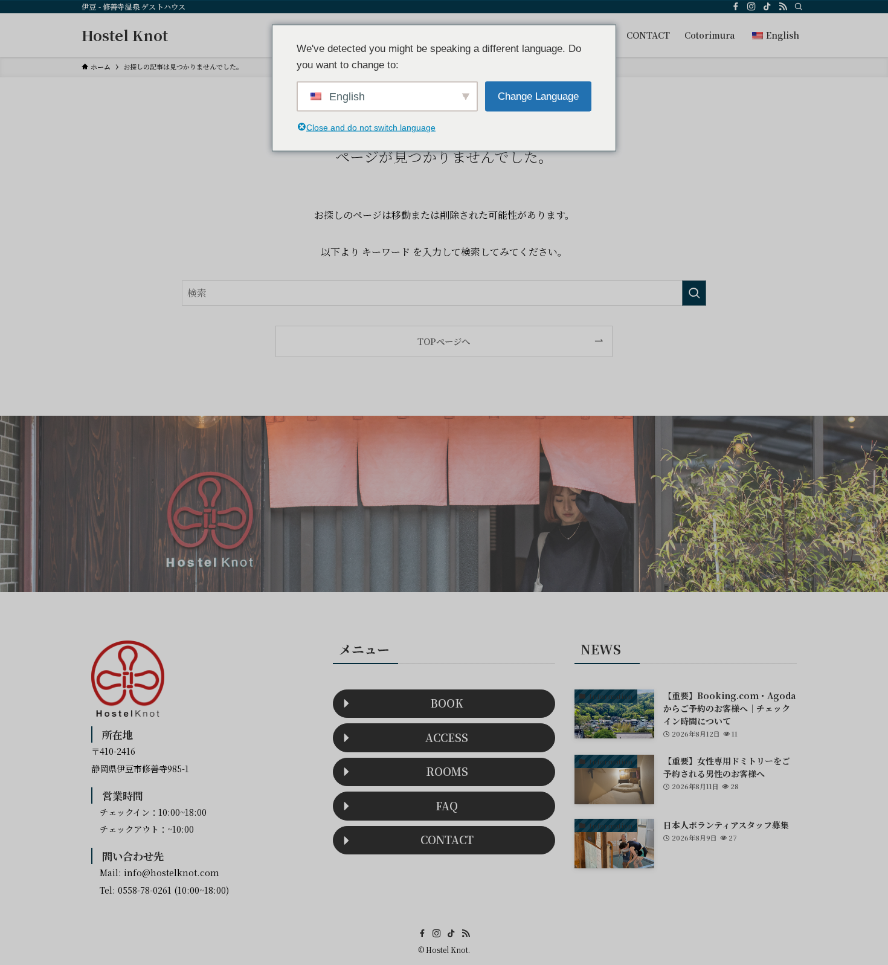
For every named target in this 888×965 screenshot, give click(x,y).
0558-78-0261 (145, 889)
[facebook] (736, 6)
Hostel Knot (125, 35)
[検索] (798, 6)
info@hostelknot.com (171, 872)
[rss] (783, 6)
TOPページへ (443, 341)
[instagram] (751, 6)
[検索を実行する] (694, 293)
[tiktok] (767, 6)
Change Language (538, 96)
